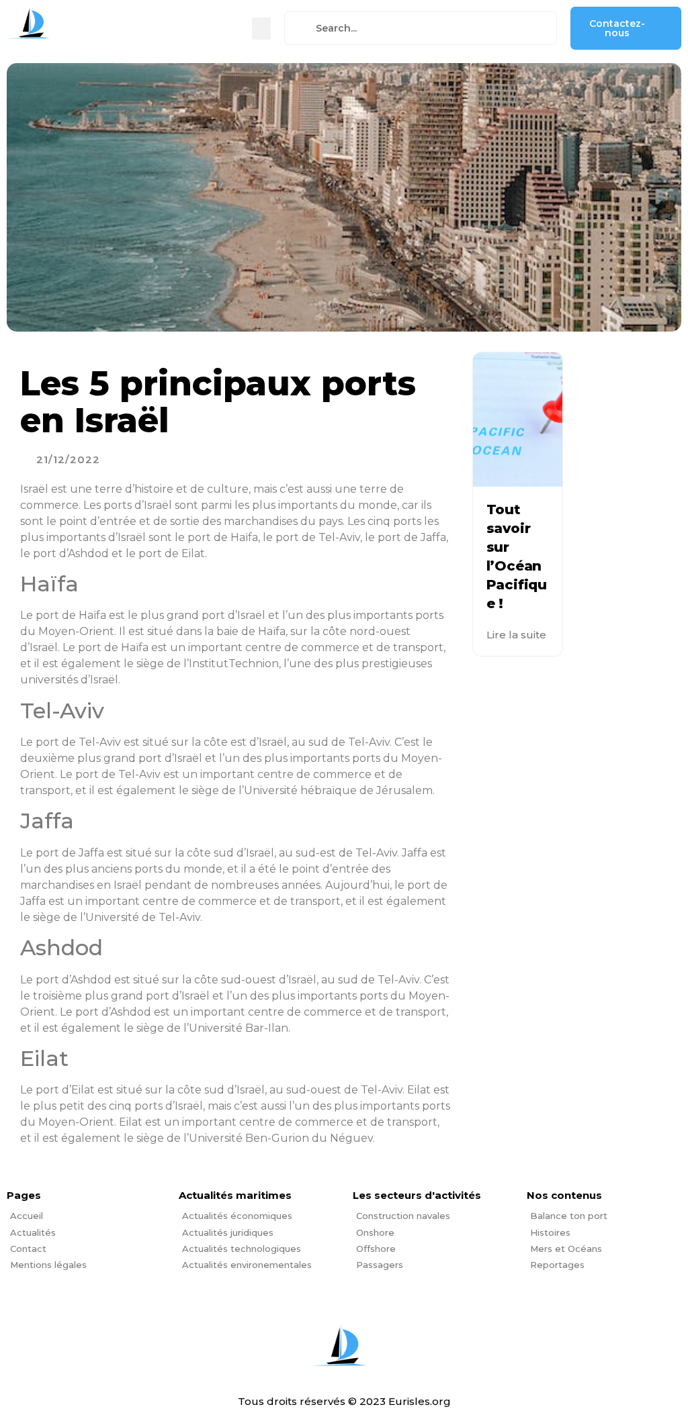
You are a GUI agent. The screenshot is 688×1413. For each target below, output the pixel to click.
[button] (261, 28)
